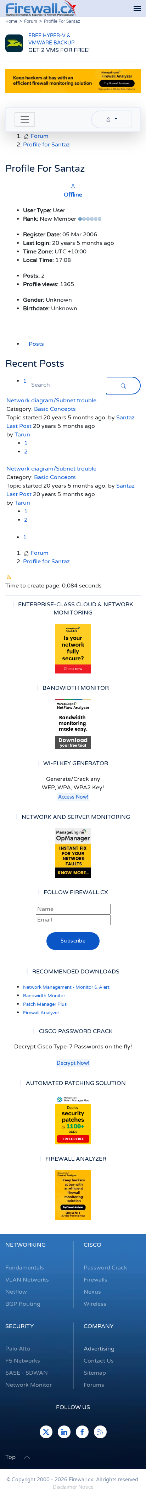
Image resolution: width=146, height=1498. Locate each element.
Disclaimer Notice (73, 1487)
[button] (137, 9)
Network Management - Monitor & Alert (66, 987)
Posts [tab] (36, 344)
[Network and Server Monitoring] (73, 852)
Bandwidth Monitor (44, 996)
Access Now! (73, 797)
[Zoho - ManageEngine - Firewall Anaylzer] (73, 80)
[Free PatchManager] (73, 1119)
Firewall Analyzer (41, 1013)
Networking (25, 1245)
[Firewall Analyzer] (73, 1195)
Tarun (22, 434)
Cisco (92, 1245)
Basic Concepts (55, 409)
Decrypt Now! (73, 1063)
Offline (73, 194)
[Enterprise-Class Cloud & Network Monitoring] (73, 648)
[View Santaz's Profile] (73, 186)
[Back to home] (40, 8)
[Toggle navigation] (25, 119)
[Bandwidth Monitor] (73, 724)
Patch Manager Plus (45, 1004)
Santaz (125, 417)
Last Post (19, 426)
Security (19, 1326)
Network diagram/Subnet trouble (51, 400)
